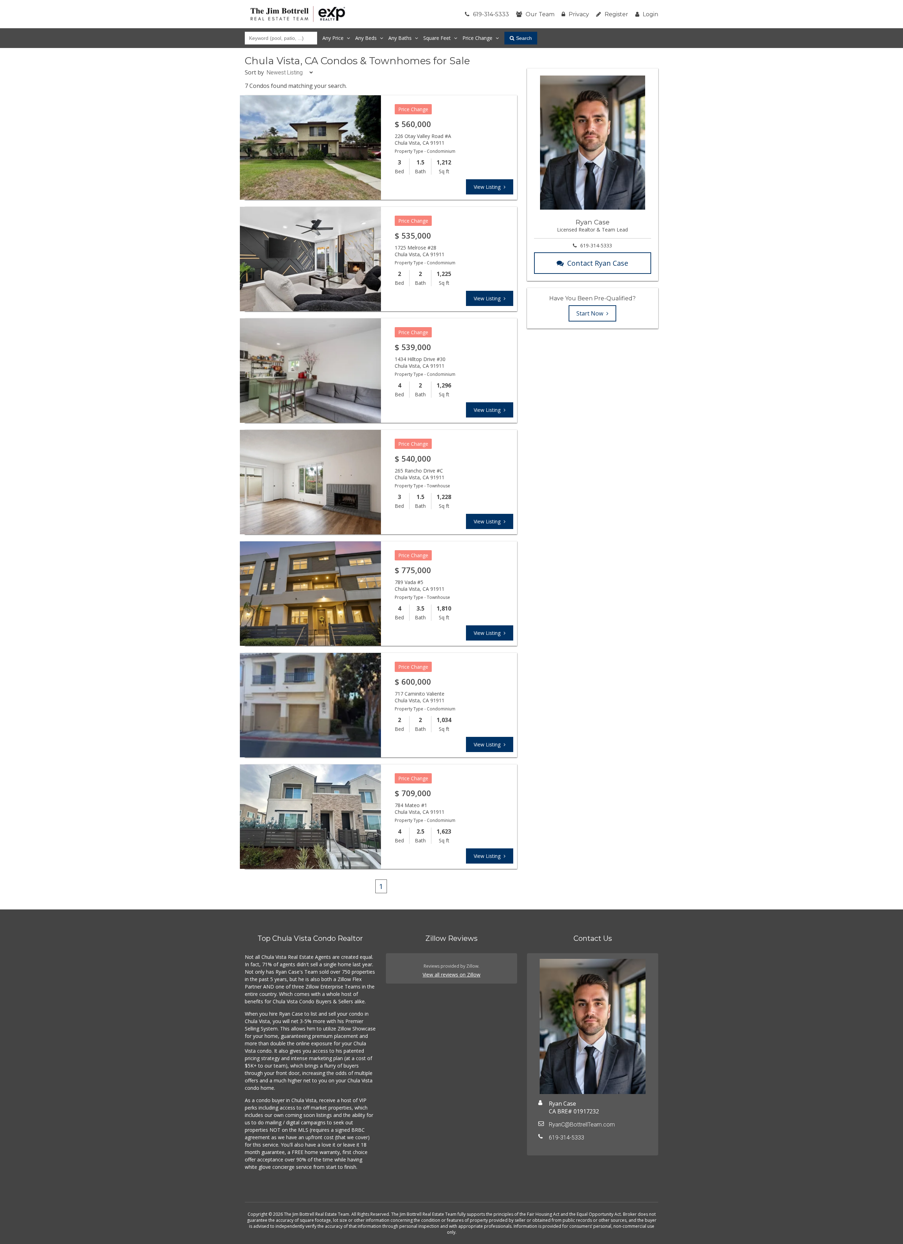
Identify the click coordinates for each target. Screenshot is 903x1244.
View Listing (488, 187)
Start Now (590, 313)
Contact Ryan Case (597, 263)
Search (524, 38)
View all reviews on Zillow (451, 974)
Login (650, 14)
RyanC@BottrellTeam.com (582, 1124)
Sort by (254, 72)
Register (616, 14)
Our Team (540, 14)
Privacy (579, 14)
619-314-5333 (491, 14)
